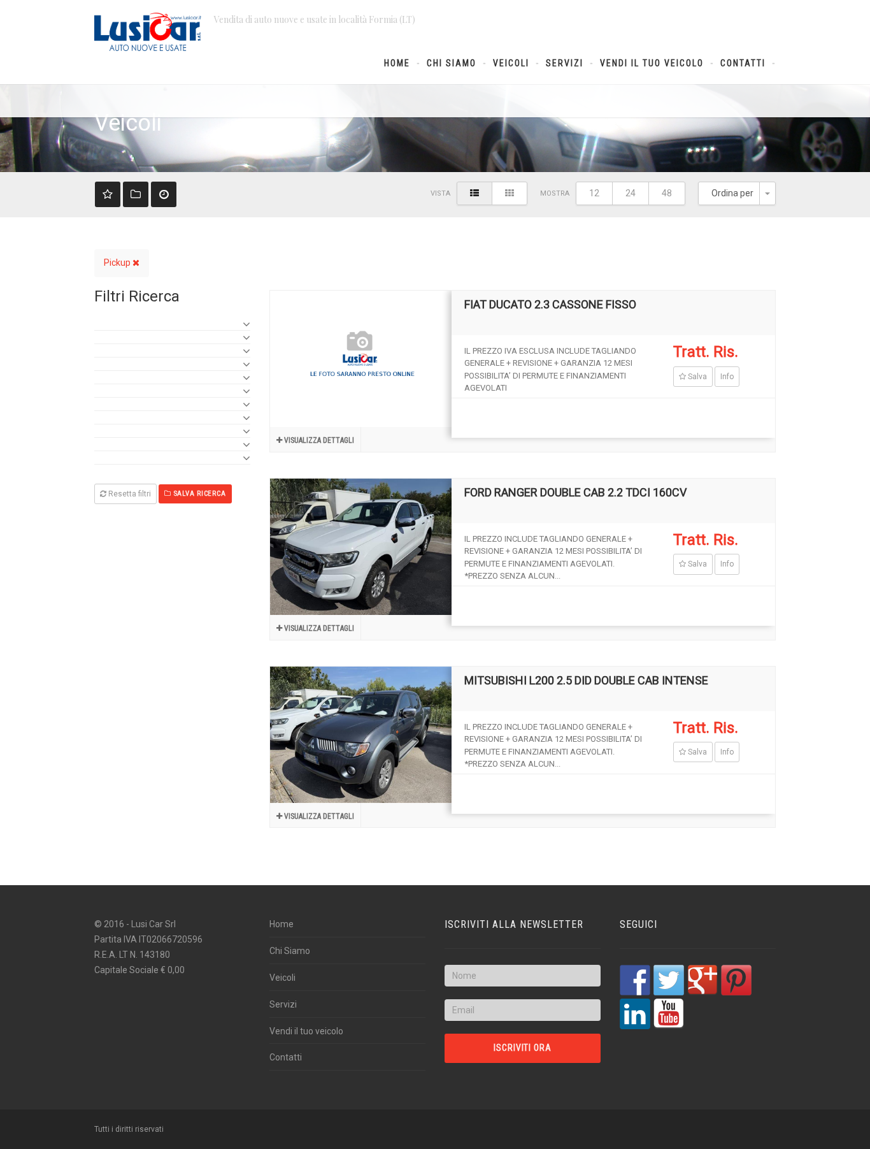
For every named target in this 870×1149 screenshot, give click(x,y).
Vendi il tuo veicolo (652, 63)
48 (667, 193)
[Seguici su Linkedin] (635, 1014)
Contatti (743, 63)
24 (630, 193)
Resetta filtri (128, 493)
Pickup (118, 262)
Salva (696, 376)
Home (397, 63)
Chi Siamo (451, 63)
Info (727, 376)
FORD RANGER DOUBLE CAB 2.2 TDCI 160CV (575, 492)
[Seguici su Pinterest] (736, 980)
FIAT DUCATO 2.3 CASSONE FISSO (550, 304)
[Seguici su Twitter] (668, 980)
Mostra (554, 193)
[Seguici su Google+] (702, 980)
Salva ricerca (198, 493)
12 (594, 193)
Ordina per (732, 193)
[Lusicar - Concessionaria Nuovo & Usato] (147, 32)
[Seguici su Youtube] (668, 1014)
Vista (440, 193)
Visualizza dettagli (318, 440)
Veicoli (511, 63)
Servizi (564, 63)
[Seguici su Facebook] (635, 980)
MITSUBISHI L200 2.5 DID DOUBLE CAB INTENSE (586, 680)
